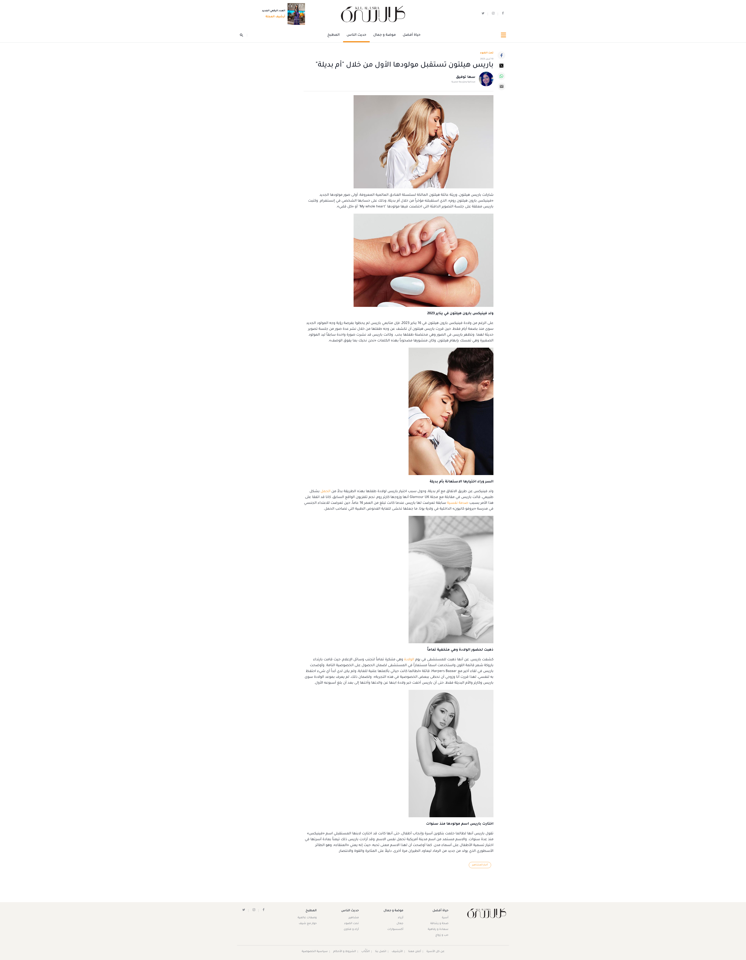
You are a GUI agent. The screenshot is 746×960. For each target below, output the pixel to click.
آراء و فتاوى (351, 929)
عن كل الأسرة (435, 951)
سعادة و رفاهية (438, 929)
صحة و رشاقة (439, 923)
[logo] (373, 14)
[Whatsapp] (501, 76)
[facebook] (503, 14)
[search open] (243, 35)
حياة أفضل (411, 35)
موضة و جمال (384, 35)
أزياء (400, 917)
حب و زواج (441, 935)
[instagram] (493, 14)
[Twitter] (501, 66)
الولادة (409, 660)
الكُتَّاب (365, 951)
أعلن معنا (414, 951)
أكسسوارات (395, 929)
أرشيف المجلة (275, 16)
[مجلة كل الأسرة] (486, 913)
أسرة (445, 917)
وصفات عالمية (307, 917)
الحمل (325, 491)
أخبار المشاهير (480, 865)
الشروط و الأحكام (344, 951)
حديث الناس (356, 35)
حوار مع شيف (308, 923)
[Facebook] (501, 55)
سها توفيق (465, 77)
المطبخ (333, 35)
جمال (400, 923)
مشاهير (354, 917)
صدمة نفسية (457, 503)
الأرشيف (397, 951)
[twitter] (483, 14)
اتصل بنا (380, 951)
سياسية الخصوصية (315, 951)
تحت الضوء (486, 53)
